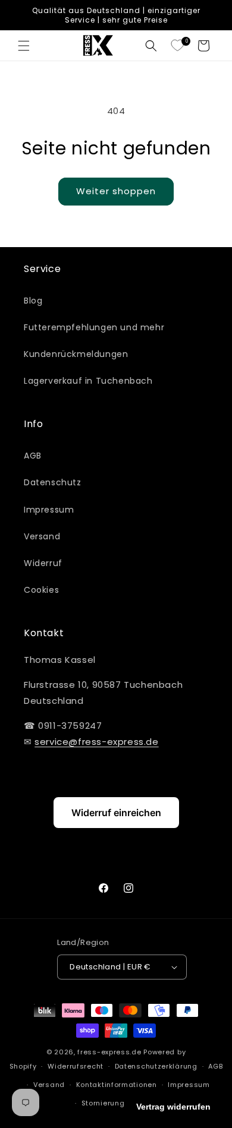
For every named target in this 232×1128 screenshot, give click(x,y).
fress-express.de (109, 1052)
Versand (42, 536)
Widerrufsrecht (76, 1066)
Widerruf (43, 563)
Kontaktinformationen (116, 1084)
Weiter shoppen (116, 191)
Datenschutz (52, 482)
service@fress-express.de (96, 741)
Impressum (49, 510)
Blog (33, 301)
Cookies (41, 590)
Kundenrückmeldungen (76, 354)
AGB (33, 456)
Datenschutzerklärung (156, 1066)
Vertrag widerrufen (173, 1106)
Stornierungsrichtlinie (121, 1103)
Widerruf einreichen (116, 813)
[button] (24, 46)
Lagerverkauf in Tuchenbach (88, 381)
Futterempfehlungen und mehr (94, 327)
